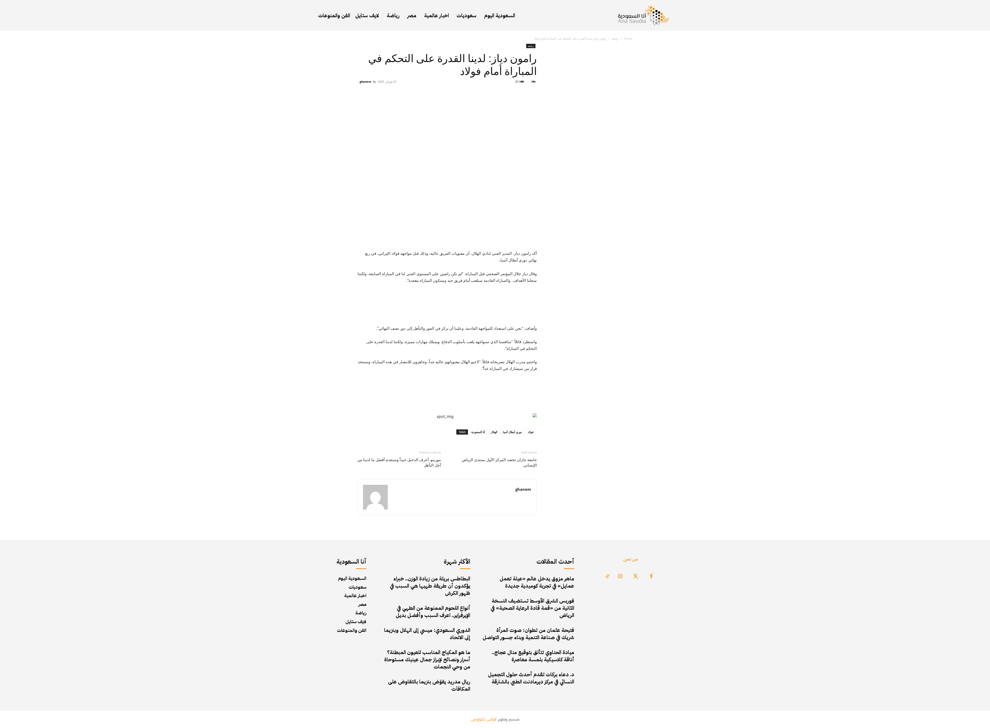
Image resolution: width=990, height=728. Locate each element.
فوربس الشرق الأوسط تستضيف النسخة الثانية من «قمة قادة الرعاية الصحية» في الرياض (532, 608)
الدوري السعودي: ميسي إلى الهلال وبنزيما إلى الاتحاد (427, 633)
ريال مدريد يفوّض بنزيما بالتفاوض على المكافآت (429, 685)
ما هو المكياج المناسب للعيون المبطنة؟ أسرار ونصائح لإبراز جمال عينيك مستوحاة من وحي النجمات (427, 659)
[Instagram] (620, 576)
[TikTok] (607, 576)
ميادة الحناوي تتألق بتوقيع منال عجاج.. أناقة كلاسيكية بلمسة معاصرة (533, 655)
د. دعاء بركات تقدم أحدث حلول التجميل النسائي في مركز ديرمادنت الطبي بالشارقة (531, 678)
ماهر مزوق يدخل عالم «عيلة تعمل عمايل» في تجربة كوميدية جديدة (537, 582)
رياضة (615, 38)
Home (628, 38)
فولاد (530, 432)
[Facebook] (651, 576)
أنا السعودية (478, 432)
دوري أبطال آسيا (512, 432)
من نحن (630, 558)
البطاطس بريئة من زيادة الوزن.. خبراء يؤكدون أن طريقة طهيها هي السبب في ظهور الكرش (430, 586)
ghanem (365, 81)
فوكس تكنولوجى (484, 719)
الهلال (494, 432)
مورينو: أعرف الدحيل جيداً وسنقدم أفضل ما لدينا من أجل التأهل (399, 463)
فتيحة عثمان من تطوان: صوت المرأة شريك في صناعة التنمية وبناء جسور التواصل (528, 633)
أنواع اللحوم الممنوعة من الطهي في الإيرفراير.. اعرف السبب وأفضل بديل (433, 611)
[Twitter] (635, 576)
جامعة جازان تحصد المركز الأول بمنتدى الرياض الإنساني (499, 463)
